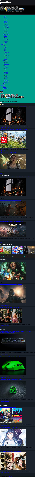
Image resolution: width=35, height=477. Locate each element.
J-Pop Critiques (5, 66)
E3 (4, 70)
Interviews (4, 83)
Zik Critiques (4, 65)
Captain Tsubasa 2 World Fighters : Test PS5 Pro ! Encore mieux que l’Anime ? (17, 256)
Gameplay (5, 71)
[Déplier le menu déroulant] (3, 44)
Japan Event (5, 75)
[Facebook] (0, 91)
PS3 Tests (5, 50)
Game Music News (6, 41)
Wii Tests (5, 54)
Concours (2, 89)
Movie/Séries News (5, 38)
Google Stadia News (6, 27)
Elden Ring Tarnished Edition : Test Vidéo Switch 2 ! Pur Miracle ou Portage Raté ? (29, 256)
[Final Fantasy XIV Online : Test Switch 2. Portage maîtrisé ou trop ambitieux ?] (13, 148)
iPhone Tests (5, 59)
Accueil (2, 90)
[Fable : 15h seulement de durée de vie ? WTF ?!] (13, 168)
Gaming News (4, 15)
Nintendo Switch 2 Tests (6, 52)
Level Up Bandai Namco (7, 76)
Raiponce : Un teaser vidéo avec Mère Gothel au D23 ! (9, 307)
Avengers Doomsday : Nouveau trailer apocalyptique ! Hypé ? (11, 284)
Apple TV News (6, 32)
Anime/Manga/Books (5, 60)
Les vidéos (2, 85)
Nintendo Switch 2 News (7, 25)
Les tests (2, 44)
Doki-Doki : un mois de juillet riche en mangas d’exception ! (10, 451)
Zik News (4, 40)
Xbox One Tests (6, 56)
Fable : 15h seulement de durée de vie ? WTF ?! (8, 152)
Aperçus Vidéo (4, 87)
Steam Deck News (6, 22)
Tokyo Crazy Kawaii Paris (7, 81)
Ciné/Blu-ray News (6, 39)
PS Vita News (5, 21)
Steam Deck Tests (6, 46)
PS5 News (5, 17)
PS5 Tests (5, 47)
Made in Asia (5, 78)
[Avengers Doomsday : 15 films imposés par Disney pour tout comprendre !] (13, 279)
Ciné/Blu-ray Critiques (6, 64)
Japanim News (5, 36)
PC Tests (5, 45)
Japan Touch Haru (6, 77)
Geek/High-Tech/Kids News (6, 34)
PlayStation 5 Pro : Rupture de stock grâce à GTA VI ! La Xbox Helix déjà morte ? (14, 106)
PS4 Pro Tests (5, 48)
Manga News (5, 37)
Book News (5, 35)
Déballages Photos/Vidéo (5, 88)
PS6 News (5, 16)
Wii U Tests (5, 53)
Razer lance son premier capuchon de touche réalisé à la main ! (11, 379)
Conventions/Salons (5, 68)
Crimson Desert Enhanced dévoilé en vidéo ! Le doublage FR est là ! (12, 221)
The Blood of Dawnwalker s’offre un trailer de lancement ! (10, 200)
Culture (3, 84)
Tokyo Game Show (6, 82)
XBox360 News (6, 29)
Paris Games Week (6, 80)
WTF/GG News (4, 43)
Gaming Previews (5, 33)
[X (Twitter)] (1, 91)
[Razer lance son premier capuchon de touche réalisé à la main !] (13, 398)
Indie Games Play (6, 72)
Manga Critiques (6, 62)
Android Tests (5, 58)
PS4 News (5, 19)
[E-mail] (2, 91)
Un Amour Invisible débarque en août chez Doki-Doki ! (9, 427)
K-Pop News (5, 42)
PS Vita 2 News (6, 20)
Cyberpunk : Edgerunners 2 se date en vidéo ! (8, 407)
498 (2, 327)
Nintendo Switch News (6, 26)
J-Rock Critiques (6, 67)
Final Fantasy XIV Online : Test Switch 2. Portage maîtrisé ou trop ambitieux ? (14, 129)
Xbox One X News (6, 24)
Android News (5, 31)
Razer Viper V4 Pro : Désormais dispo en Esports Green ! (10, 356)
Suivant (1, 173)
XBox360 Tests (5, 57)
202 (2, 474)
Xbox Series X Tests (6, 55)
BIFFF (5, 69)
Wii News (5, 30)
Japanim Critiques (6, 61)
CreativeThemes (11, 476)
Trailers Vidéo (4, 86)
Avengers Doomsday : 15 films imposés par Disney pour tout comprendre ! (13, 260)
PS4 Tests (5, 49)
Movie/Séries (4, 63)
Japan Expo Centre (6, 73)
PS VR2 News (5, 18)
